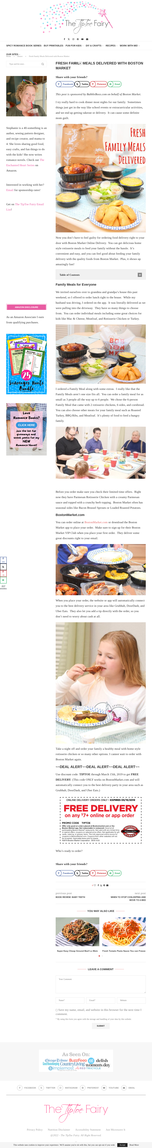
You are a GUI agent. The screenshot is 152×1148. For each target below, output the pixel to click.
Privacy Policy (35, 1129)
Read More (134, 1145)
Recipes (110, 45)
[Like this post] (95, 885)
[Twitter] (69, 39)
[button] (59, 936)
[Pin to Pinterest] (104, 885)
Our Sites (12, 54)
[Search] (75, 63)
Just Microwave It (115, 1129)
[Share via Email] (107, 885)
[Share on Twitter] (101, 885)
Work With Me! (129, 45)
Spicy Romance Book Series (23, 45)
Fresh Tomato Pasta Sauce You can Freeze (123, 951)
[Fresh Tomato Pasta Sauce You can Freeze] (124, 931)
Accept (122, 1145)
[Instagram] (73, 39)
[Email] (87, 39)
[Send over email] (3, 580)
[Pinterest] (78, 39)
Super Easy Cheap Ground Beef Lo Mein (77, 951)
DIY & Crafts (93, 45)
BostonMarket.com (96, 522)
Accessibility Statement (88, 1129)
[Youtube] (82, 39)
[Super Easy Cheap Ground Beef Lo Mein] (77, 931)
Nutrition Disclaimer (59, 1129)
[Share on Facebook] (98, 885)
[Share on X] (3, 566)
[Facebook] (64, 39)
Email (10, 190)
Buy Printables (53, 45)
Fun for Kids (73, 45)
